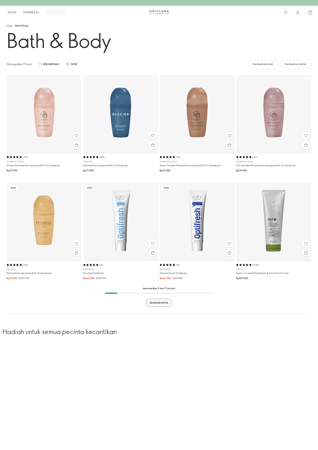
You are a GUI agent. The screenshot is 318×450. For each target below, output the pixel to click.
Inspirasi (31, 12)
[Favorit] (76, 136)
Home (10, 25)
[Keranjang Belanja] (310, 12)
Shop (12, 12)
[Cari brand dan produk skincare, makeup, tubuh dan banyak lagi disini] (285, 12)
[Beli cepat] (76, 145)
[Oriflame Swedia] (159, 12)
